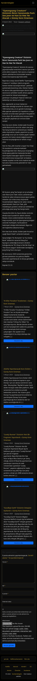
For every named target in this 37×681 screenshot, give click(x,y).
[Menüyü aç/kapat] (33, 3)
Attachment (6, 620)
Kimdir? (23, 666)
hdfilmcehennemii (16, 659)
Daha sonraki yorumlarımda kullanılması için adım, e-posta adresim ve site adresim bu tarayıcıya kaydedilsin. (16, 614)
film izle (27, 659)
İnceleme (27, 670)
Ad (3, 586)
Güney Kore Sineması (22, 307)
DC (31, 666)
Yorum (5, 562)
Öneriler (17, 670)
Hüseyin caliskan (24, 22)
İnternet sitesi (6, 601)
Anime (9, 670)
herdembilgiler (7, 3)
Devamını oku (18, 341)
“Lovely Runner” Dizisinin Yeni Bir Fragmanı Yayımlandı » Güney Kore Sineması (17, 437)
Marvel (15, 666)
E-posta (5, 594)
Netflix (7, 666)
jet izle (6, 659)
